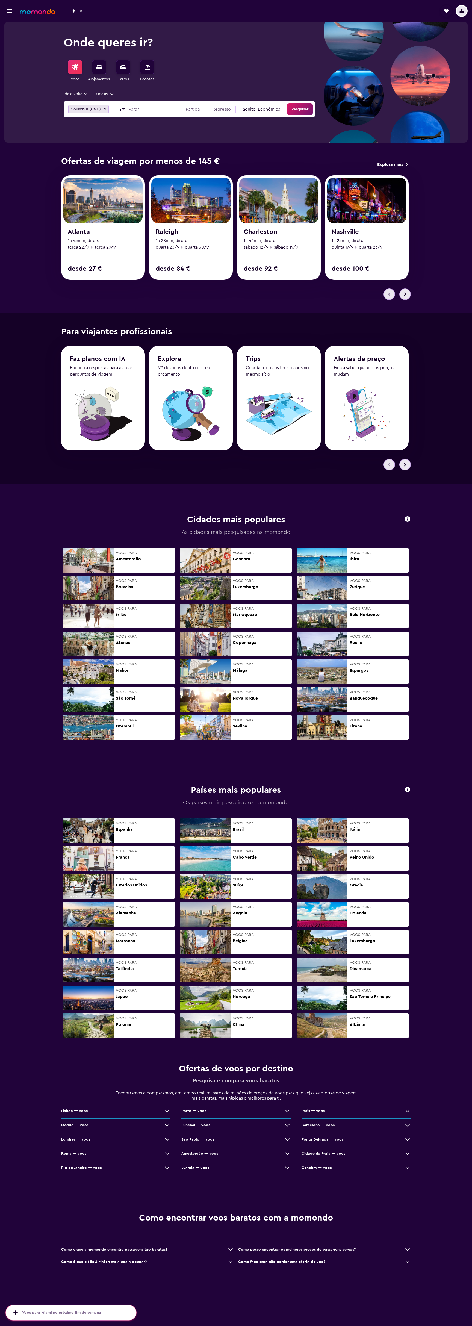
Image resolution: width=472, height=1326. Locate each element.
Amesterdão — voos (199, 1154)
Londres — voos (75, 1139)
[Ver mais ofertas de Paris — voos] (407, 1111)
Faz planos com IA (97, 359)
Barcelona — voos (318, 1125)
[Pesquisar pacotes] (147, 67)
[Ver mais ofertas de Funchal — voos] (287, 1125)
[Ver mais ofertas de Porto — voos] (287, 1111)
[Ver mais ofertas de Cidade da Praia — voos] (407, 1153)
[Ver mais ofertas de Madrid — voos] (167, 1125)
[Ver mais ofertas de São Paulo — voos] (287, 1139)
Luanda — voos (195, 1168)
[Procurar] (99, 67)
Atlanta (79, 232)
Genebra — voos (317, 1168)
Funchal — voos (195, 1125)
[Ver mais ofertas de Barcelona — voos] (407, 1125)
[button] (9, 11)
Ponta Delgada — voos (322, 1139)
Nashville (345, 232)
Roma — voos (73, 1154)
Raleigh (167, 232)
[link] (392, 164)
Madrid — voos (74, 1125)
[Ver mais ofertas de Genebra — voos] (407, 1168)
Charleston (260, 232)
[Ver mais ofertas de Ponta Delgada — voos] (407, 1139)
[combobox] (76, 94)
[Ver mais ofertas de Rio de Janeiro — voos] (167, 1168)
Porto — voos (193, 1111)
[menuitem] (75, 71)
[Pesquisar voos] (75, 67)
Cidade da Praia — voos (323, 1154)
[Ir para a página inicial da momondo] (37, 11)
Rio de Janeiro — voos (81, 1168)
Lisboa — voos (74, 1111)
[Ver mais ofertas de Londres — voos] (167, 1139)
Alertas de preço (359, 359)
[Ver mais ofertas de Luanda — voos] (287, 1168)
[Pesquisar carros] (123, 67)
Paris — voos (313, 1111)
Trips (253, 359)
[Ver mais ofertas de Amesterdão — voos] (287, 1153)
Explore (169, 359)
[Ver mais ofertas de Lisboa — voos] (167, 1111)
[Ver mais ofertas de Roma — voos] (167, 1153)
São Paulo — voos (197, 1139)
